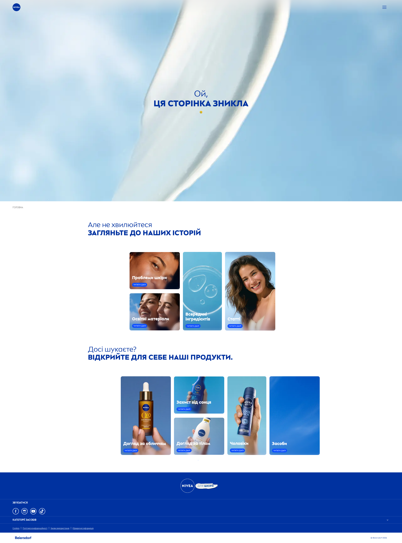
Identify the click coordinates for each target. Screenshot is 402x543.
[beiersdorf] (23, 537)
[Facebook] (16, 511)
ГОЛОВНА (18, 207)
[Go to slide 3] (202, 460)
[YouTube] (33, 511)
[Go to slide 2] (200, 460)
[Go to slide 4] (203, 460)
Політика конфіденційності (35, 528)
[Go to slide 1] (198, 460)
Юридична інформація (83, 528)
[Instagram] (24, 511)
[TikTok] (42, 511)
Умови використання (60, 528)
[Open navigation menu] (384, 7)
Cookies (16, 528)
